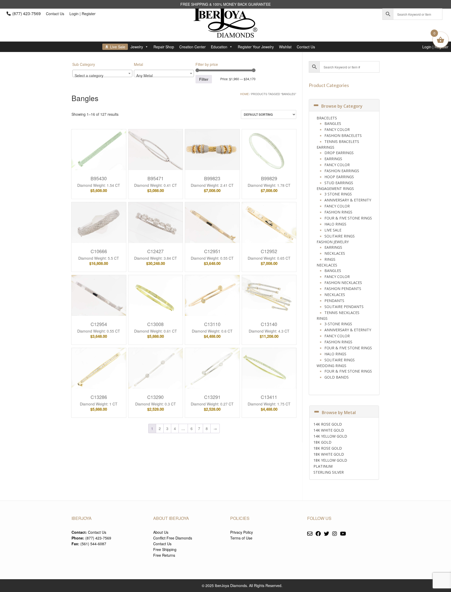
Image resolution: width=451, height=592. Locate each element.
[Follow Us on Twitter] (326, 534)
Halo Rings (335, 224)
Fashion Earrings (341, 170)
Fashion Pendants (342, 288)
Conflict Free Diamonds (172, 538)
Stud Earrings (338, 182)
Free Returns (164, 555)
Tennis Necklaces (341, 312)
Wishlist (285, 46)
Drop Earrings (339, 152)
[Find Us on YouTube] (343, 534)
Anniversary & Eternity (347, 200)
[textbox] (102, 75)
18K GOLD (322, 442)
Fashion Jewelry (333, 241)
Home (244, 94)
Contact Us (55, 13)
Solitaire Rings (339, 236)
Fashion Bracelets (343, 135)
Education (219, 46)
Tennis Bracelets (341, 141)
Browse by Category (342, 106)
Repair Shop (163, 46)
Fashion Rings (338, 212)
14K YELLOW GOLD (330, 436)
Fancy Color (337, 129)
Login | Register (82, 13)
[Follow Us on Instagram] (334, 534)
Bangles (332, 123)
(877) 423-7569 (26, 13)
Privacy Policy (241, 532)
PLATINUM (323, 466)
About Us (160, 532)
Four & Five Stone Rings (348, 218)
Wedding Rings (331, 365)
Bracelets (327, 117)
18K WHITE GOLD (328, 454)
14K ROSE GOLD (327, 424)
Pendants (334, 300)
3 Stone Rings (338, 193)
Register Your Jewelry (256, 46)
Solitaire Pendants (344, 306)
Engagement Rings (335, 188)
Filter (203, 79)
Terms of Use (241, 538)
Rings (329, 259)
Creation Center (192, 46)
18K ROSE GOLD (327, 448)
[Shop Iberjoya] (225, 34)
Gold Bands (336, 377)
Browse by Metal (339, 412)
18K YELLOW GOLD (330, 460)
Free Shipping (164, 549)
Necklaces (334, 253)
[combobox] (102, 73)
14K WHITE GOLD (328, 430)
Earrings (325, 147)
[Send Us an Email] (309, 534)
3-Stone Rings (338, 323)
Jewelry (136, 46)
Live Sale (117, 46)
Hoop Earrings (339, 176)
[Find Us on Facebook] (318, 534)
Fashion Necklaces (343, 282)
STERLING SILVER (328, 472)
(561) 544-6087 (93, 543)
